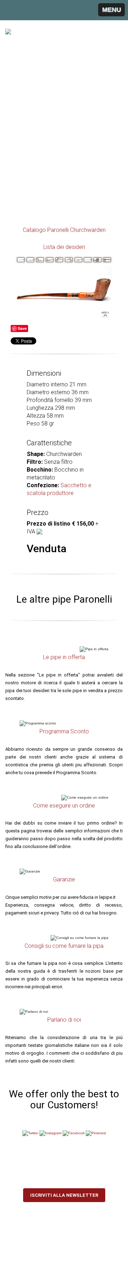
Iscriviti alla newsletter (64, 1195)
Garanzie (64, 879)
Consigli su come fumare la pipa (64, 945)
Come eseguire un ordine (64, 805)
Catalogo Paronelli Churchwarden (64, 230)
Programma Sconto (64, 731)
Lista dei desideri (64, 247)
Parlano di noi (64, 1019)
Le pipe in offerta (64, 657)
